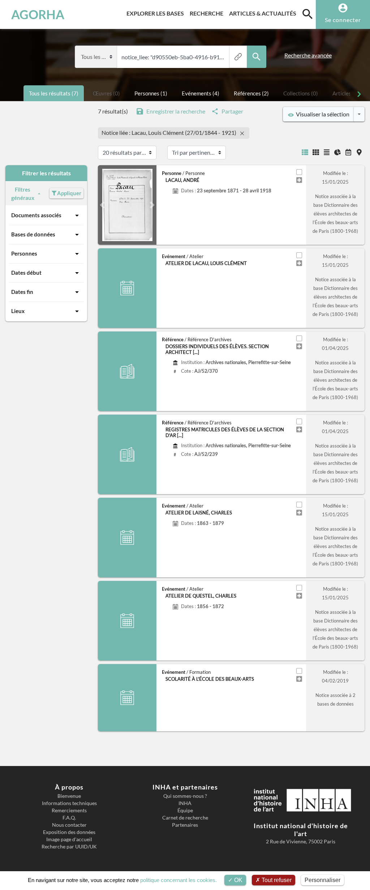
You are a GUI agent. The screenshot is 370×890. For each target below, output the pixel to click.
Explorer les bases (156, 13)
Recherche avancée (308, 55)
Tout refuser (276, 880)
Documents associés (36, 215)
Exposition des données (69, 832)
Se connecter (343, 19)
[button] (102, 205)
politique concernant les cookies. (178, 880)
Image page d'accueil (69, 839)
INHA (185, 803)
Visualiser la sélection (321, 114)
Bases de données (33, 234)
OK (237, 880)
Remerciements (69, 810)
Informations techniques (69, 803)
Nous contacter (69, 825)
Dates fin (22, 291)
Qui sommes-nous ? (185, 796)
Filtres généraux (22, 193)
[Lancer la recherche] (256, 57)
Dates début (26, 272)
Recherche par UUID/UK (69, 846)
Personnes (24, 253)
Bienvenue (69, 796)
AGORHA (37, 14)
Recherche (208, 13)
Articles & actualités (264, 13)
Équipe (185, 810)
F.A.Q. (69, 818)
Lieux (18, 311)
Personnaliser (322, 880)
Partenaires (185, 825)
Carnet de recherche (185, 818)
